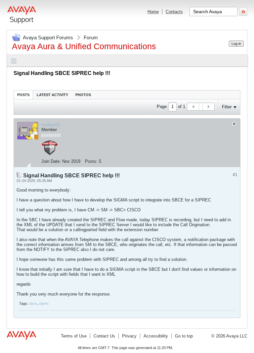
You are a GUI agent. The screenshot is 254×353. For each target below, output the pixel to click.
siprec (44, 303)
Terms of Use (74, 336)
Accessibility (156, 336)
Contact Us (104, 336)
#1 (235, 174)
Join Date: (51, 161)
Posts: (91, 161)
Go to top (184, 336)
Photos (83, 95)
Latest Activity (52, 95)
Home (153, 11)
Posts (23, 95)
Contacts (174, 11)
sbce (33, 303)
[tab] (23, 94)
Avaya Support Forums (48, 37)
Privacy (129, 336)
